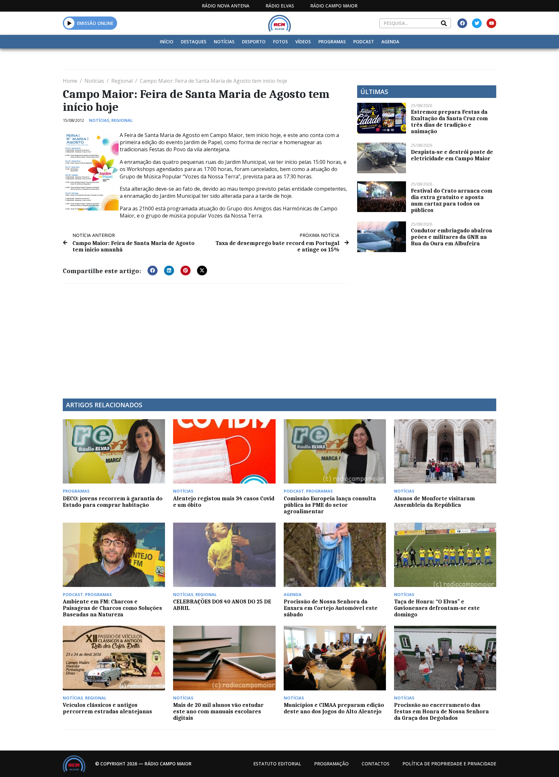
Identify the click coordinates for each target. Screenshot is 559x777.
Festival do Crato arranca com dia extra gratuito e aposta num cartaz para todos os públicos (451, 200)
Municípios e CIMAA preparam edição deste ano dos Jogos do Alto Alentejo (334, 708)
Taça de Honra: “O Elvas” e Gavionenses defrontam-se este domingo (437, 608)
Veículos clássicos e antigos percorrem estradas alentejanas (107, 708)
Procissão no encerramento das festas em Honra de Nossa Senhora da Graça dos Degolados (441, 711)
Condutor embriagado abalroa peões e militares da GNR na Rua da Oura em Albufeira (451, 237)
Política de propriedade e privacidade (449, 764)
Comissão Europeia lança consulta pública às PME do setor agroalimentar (330, 505)
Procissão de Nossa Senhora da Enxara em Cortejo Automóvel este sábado (331, 608)
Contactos (375, 764)
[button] (69, 23)
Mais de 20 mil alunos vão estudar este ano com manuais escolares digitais (218, 711)
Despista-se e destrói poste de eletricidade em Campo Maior (452, 155)
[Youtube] (491, 23)
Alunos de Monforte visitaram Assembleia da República (434, 501)
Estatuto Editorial (277, 764)
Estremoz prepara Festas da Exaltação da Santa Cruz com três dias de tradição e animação (449, 121)
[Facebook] (462, 23)
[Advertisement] (206, 337)
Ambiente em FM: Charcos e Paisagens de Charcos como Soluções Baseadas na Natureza (112, 608)
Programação (331, 764)
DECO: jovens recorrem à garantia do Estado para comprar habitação (112, 501)
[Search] (444, 23)
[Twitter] (477, 23)
